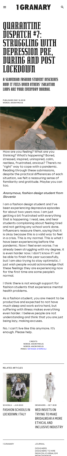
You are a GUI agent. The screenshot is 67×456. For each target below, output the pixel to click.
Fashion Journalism (46, 453)
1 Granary (8, 444)
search (62, 7)
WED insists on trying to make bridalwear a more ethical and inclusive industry (49, 418)
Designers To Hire (45, 451)
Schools (7, 405)
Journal (40, 444)
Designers (40, 405)
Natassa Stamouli (37, 349)
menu (4, 7)
